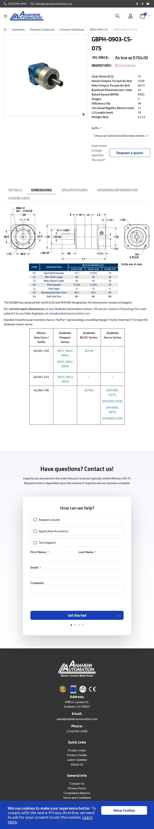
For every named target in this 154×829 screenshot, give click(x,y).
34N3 (65, 381)
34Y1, (61, 350)
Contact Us (77, 783)
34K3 (68, 377)
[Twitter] (142, 3)
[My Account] (130, 16)
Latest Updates (77, 759)
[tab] (15, 190)
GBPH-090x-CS (98, 29)
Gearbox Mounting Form (124, 308)
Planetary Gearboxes (42, 29)
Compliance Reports (77, 793)
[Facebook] (137, 3)
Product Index (77, 750)
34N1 (65, 355)
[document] (77, 815)
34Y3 (60, 377)
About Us (77, 764)
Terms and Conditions (77, 797)
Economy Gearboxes (72, 29)
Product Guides (77, 755)
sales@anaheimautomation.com (53, 3)
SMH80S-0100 (113, 418)
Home (5, 29)
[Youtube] (147, 3)
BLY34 (89, 350)
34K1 (69, 350)
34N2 (65, 366)
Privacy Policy (77, 788)
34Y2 (60, 361)
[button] (83, 114)
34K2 (69, 361)
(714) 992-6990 (17, 3)
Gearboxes (18, 29)
